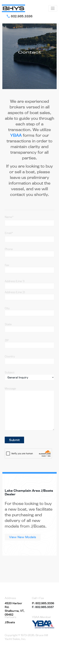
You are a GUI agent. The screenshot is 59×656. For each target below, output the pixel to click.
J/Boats (10, 622)
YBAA (16, 135)
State (8, 324)
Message (10, 388)
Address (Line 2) (15, 292)
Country (10, 356)
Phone (9, 249)
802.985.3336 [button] (19, 16)
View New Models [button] (22, 537)
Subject (9, 372)
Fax (7, 265)
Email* (9, 233)
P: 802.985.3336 (43, 603)
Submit (14, 440)
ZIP (7, 340)
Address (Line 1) (14, 281)
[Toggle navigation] (52, 8)
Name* (9, 217)
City (7, 308)
